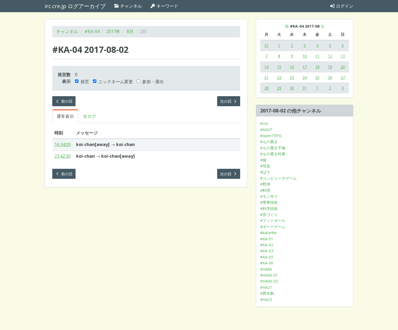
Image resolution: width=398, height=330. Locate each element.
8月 (130, 31)
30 (292, 87)
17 (304, 66)
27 (343, 77)
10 (304, 56)
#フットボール (272, 220)
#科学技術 (269, 208)
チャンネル (130, 6)
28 (266, 87)
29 (279, 87)
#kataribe (268, 232)
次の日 (226, 101)
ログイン (344, 6)
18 (317, 66)
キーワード (166, 6)
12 (330, 56)
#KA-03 (266, 250)
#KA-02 (266, 244)
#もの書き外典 (272, 153)
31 (266, 45)
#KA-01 (266, 238)
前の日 (66, 101)
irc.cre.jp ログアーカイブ (75, 6)
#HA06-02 (269, 281)
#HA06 (266, 269)
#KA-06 (266, 263)
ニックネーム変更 (115, 82)
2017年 (113, 31)
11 (317, 56)
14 (266, 66)
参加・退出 (153, 82)
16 (292, 66)
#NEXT (266, 129)
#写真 (265, 166)
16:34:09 (62, 144)
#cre (264, 123)
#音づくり (269, 214)
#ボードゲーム (272, 226)
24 (304, 77)
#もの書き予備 (272, 147)
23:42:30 (62, 156)
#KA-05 (266, 257)
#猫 (263, 160)
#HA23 (266, 299)
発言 (84, 82)
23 (292, 77)
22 (279, 77)
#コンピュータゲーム (278, 178)
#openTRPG (271, 135)
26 (330, 77)
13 (343, 56)
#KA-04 (92, 31)
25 (317, 77)
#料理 (265, 190)
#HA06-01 (269, 275)
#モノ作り (269, 196)
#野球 (265, 184)
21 (266, 77)
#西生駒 (267, 293)
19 (330, 66)
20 (343, 66)
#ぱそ (265, 171)
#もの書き (269, 141)
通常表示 (65, 116)
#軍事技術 (269, 202)
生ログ (89, 116)
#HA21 (266, 287)
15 (279, 66)
